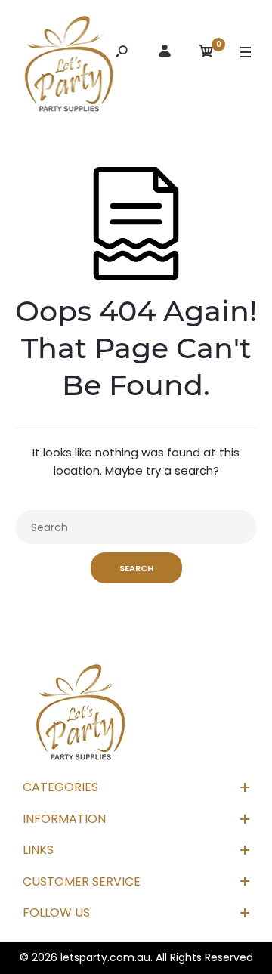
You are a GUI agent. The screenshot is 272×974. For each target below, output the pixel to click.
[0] (206, 53)
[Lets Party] (69, 66)
